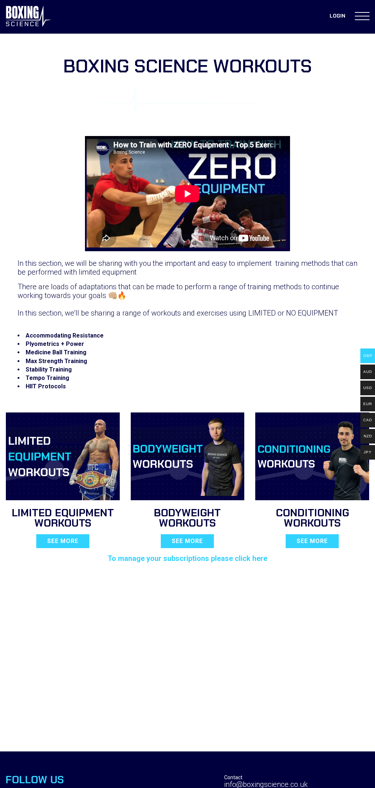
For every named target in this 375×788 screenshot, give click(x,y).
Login (337, 15)
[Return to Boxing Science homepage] (28, 17)
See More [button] (62, 541)
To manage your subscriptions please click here (187, 558)
